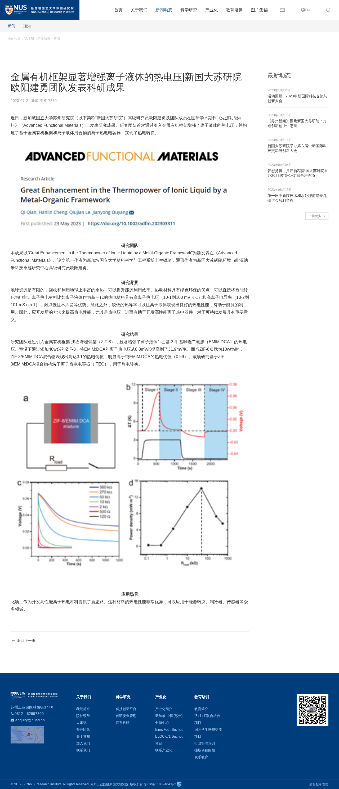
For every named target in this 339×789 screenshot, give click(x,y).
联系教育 (201, 757)
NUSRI (29, 38)
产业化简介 (163, 709)
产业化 (211, 10)
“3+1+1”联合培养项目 (207, 719)
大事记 (81, 723)
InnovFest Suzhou (169, 730)
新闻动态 (163, 10)
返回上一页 (25, 640)
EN (307, 10)
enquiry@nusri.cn (30, 720)
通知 (27, 26)
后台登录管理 (318, 784)
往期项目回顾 (204, 750)
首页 (118, 10)
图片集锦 (259, 10)
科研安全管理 (126, 716)
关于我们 (139, 10)
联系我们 (83, 750)
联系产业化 (163, 750)
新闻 (11, 26)
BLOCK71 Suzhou (169, 736)
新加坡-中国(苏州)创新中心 (168, 719)
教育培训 (234, 10)
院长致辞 (83, 716)
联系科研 (123, 723)
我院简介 (83, 709)
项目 (158, 743)
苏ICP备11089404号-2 (160, 784)
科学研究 (188, 10)
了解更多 (315, 216)
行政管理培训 (204, 743)
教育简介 (201, 709)
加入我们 (83, 743)
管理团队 (83, 730)
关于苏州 (83, 736)
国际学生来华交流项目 (208, 733)
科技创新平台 (126, 709)
